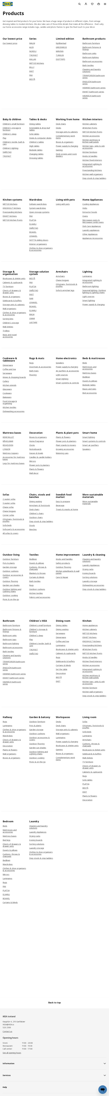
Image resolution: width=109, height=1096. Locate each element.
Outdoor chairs (36, 517)
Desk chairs (61, 124)
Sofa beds (7, 525)
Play (4, 138)
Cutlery (6, 381)
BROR (31, 314)
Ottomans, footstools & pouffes (66, 285)
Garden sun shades (11, 585)
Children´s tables (36, 142)
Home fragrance (36, 441)
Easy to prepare (63, 501)
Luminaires (87, 276)
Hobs (84, 208)
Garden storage (10, 567)
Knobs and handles (64, 559)
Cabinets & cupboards (12, 282)
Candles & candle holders (40, 457)
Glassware (7, 389)
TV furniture (8, 286)
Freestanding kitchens (92, 170)
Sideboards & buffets (12, 301)
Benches (33, 529)
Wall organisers (9, 309)
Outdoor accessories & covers (13, 576)
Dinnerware (8, 365)
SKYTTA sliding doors (38, 240)
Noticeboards (35, 449)
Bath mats (34, 371)
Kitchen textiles (9, 407)
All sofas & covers (10, 533)
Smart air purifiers (90, 445)
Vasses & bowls (36, 453)
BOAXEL (32, 232)
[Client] (86, 4)
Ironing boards (89, 573)
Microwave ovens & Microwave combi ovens (93, 221)
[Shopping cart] (98, 4)
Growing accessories (65, 449)
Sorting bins (8, 319)
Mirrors (32, 461)
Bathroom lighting (90, 57)
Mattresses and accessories (89, 368)
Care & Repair (62, 577)
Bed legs (6, 840)
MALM (32, 43)
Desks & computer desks (40, 138)
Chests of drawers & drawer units (12, 291)
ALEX (31, 47)
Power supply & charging (67, 146)
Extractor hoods (89, 212)
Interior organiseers (38, 244)
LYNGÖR (6, 449)
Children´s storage (11, 323)
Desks (58, 128)
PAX (31, 75)
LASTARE (33, 322)
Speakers (60, 363)
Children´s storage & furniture (12, 129)
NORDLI (32, 51)
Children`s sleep (9, 134)
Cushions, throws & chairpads (37, 568)
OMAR (32, 318)
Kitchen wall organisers (92, 174)
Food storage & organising (10, 402)
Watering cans (62, 453)
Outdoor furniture (11, 559)
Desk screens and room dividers (66, 155)
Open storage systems (39, 212)
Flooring (33, 375)
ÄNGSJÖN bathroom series (91, 83)
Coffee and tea (9, 369)
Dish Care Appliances (91, 226)
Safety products (63, 563)
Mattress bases (89, 373)
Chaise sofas (8, 507)
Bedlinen (86, 377)
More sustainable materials (90, 502)
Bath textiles (88, 65)
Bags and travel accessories (10, 336)
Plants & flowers (36, 469)
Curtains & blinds (36, 577)
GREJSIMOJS (61, 47)
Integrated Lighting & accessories (92, 165)
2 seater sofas (9, 499)
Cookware (7, 393)
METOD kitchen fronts (92, 132)
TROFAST (33, 55)
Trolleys (6, 331)
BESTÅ (32, 79)
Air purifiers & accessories (67, 371)
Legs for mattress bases (13, 463)
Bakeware (7, 397)
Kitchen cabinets (89, 124)
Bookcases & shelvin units (14, 278)
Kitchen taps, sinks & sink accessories (93, 147)
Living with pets (63, 204)
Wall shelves (8, 327)
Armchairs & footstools (39, 505)
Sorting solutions (89, 577)
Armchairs (60, 276)
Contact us (7, 1031)
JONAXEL (33, 236)
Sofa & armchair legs (65, 290)
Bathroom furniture (91, 43)
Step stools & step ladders (94, 178)
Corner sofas (8, 515)
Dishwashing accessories (13, 411)
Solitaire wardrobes (38, 204)
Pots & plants (9, 563)
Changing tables (36, 154)
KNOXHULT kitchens (12, 208)
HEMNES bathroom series (94, 88)
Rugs (31, 363)
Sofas (84, 722)
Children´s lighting (10, 148)
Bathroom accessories (92, 61)
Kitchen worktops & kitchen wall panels (91, 141)
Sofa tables (34, 134)
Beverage (60, 505)
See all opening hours (12, 1052)
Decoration (61, 673)
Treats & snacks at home (67, 509)
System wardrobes (37, 208)
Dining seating (35, 501)
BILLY (31, 67)
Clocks (32, 445)
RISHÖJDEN (8, 445)
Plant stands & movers (66, 445)
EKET (31, 71)
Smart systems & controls (67, 383)
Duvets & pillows (89, 381)
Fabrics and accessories (39, 597)
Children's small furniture (13, 124)
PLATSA (32, 220)
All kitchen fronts (89, 128)
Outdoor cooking (10, 595)
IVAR (31, 298)
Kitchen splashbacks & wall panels (67, 572)
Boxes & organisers (64, 142)
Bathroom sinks (89, 53)
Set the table (61, 669)
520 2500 (7, 1027)
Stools (32, 525)
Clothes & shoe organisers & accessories (41, 249)
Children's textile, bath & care (13, 143)
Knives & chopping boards (14, 377)
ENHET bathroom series (93, 92)
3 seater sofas (9, 503)
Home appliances (90, 625)
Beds (84, 363)
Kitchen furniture (89, 152)
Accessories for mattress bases (14, 458)
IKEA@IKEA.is (8, 1024)
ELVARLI (32, 224)
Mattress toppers (10, 453)
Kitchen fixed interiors (92, 160)
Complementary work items (65, 137)
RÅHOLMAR (8, 441)
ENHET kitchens (10, 216)
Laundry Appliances (91, 565)
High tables (34, 146)
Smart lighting (88, 300)
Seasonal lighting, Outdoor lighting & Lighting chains (94, 291)
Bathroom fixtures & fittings (91, 48)
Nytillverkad (61, 43)
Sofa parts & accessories (14, 529)
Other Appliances (90, 234)
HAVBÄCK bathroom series (91, 97)
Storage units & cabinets (67, 132)
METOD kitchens (36, 63)
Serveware (7, 373)
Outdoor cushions (10, 571)
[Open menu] (105, 4)
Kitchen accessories (91, 136)
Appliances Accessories (92, 238)
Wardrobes (8, 736)
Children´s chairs (36, 513)
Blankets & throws (37, 573)
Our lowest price (10, 43)
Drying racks (87, 569)
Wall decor (34, 473)
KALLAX (32, 59)
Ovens (85, 216)
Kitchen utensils (9, 385)
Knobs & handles (89, 156)
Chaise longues (62, 280)
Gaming (59, 150)
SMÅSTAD (7, 152)
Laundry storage (89, 581)
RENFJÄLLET (8, 437)
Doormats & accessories (40, 367)
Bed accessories (89, 393)
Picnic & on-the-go (11, 599)
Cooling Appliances (90, 204)
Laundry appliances (90, 230)
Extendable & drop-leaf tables (39, 129)
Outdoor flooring (10, 581)
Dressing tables (36, 158)
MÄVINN (59, 51)
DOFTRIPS (60, 59)
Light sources (88, 296)
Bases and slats (89, 389)
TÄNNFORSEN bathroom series (93, 76)
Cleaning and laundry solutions (91, 70)
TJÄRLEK (60, 55)
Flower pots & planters (39, 465)
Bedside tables (35, 150)
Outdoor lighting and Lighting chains (12, 590)
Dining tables (35, 124)
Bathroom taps (9, 639)
